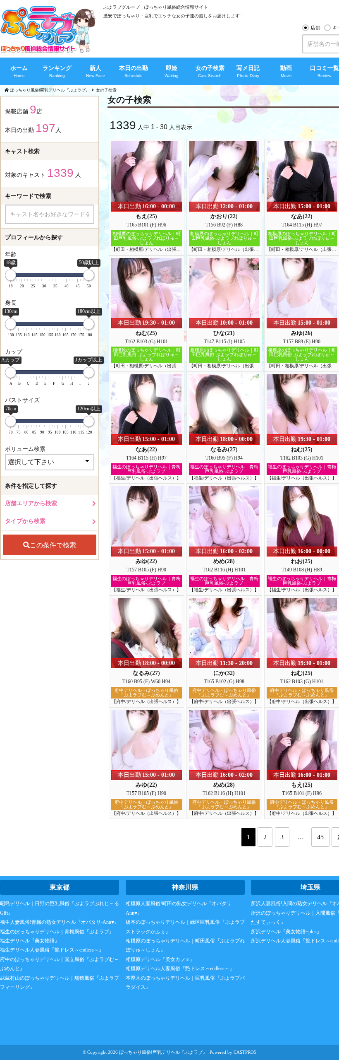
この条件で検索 (53, 545)
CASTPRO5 (245, 1052)
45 (320, 837)
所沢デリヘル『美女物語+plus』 (286, 932)
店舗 (315, 28)
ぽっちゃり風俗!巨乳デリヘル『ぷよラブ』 (163, 1052)
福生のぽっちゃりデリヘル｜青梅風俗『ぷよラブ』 (57, 932)
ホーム (19, 68)
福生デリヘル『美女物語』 (30, 941)
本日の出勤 (133, 68)
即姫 (171, 68)
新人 (95, 68)
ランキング (57, 68)
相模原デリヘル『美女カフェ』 (160, 959)
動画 (286, 68)
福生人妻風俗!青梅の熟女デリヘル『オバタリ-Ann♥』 (59, 922)
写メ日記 (248, 68)
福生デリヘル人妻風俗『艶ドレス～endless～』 (52, 950)
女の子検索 (210, 68)
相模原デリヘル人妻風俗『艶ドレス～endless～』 (180, 968)
